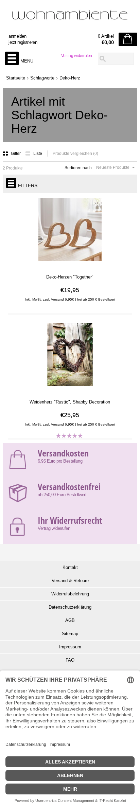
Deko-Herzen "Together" (69, 277)
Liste (37, 153)
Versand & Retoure (70, 580)
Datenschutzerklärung (70, 607)
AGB (70, 620)
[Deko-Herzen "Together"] (70, 264)
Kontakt (70, 567)
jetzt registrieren (22, 42)
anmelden (17, 36)
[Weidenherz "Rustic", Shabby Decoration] (70, 389)
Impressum (70, 646)
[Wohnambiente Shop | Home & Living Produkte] (70, 17)
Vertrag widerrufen (76, 55)
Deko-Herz (69, 77)
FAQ (70, 660)
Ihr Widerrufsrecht (70, 520)
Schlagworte (42, 77)
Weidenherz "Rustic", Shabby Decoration (70, 402)
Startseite (15, 77)
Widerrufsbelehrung (70, 593)
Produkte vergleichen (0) (75, 153)
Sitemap (70, 633)
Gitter (16, 153)
